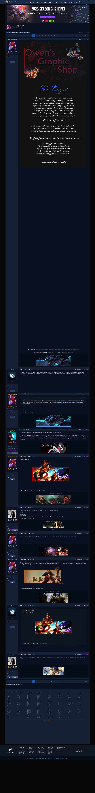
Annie (8, 702)
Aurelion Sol (9, 705)
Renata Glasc (50, 716)
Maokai (38, 709)
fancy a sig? (60, 521)
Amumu (8, 699)
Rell (48, 715)
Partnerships (56, 758)
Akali (8, 695)
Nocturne (49, 699)
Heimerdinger (30, 693)
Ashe (8, 704)
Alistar (8, 697)
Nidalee (49, 697)
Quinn (49, 710)
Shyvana (59, 705)
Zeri (78, 709)
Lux (38, 705)
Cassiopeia (19, 693)
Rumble (59, 695)
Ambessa (9, 698)
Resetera (31, 750)
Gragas (18, 713)
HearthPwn (50, 750)
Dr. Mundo (19, 698)
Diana (18, 697)
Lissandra (39, 701)
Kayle (28, 713)
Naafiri (38, 717)
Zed (78, 708)
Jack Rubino (12, 430)
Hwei (28, 694)
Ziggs (79, 710)
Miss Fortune (40, 713)
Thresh (69, 698)
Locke (38, 702)
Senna (59, 699)
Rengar (59, 693)
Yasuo (79, 699)
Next (86, 35)
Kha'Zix (28, 717)
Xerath (79, 697)
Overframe (50, 752)
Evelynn (18, 703)
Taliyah (69, 694)
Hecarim (19, 717)
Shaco (59, 703)
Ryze (59, 696)
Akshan (8, 696)
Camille (8, 717)
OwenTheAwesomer (20, 26)
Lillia (38, 699)
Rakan (49, 711)
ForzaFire (31, 752)
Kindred (39, 693)
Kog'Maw (39, 695)
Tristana (69, 699)
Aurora (8, 706)
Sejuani (59, 698)
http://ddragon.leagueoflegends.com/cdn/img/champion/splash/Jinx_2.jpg (67, 373)
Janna (28, 698)
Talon (69, 695)
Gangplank (19, 710)
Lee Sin (38, 697)
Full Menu (72, 2)
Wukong (79, 695)
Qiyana (49, 709)
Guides (32, 2)
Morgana (39, 716)
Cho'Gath (19, 694)
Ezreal (18, 704)
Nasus (49, 694)
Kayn (28, 715)
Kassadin (29, 711)
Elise (18, 702)
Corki (18, 695)
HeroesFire (31, 753)
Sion (58, 708)
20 (61, 35)
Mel (38, 711)
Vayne (69, 709)
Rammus (49, 712)
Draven (18, 699)
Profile (12, 62)
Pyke (48, 708)
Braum (8, 713)
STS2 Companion (51, 753)
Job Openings (50, 758)
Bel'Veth (9, 710)
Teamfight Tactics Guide (48, 720)
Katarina (29, 712)
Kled (38, 694)
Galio (18, 709)
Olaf (48, 702)
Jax (28, 701)
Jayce (28, 702)
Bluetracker (50, 748)
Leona (38, 698)
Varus (69, 708)
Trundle (69, 701)
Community (59, 2)
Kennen (29, 716)
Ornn (49, 704)
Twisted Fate (70, 703)
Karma (28, 709)
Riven (59, 694)
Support (62, 758)
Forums (8, 32)
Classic (45, 2)
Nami (49, 693)
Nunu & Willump (51, 701)
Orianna (49, 703)
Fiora (18, 706)
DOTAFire (31, 748)
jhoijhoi (12, 507)
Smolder (59, 711)
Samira (59, 697)
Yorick (79, 702)
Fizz (18, 708)
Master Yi (39, 710)
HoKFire (59, 748)
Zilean (79, 711)
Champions (38, 2)
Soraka (59, 713)
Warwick (79, 694)
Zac (78, 706)
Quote (81, 39)
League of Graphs (23, 748)
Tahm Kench (70, 693)
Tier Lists (51, 2)
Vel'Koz (69, 711)
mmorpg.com (50, 747)
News (65, 2)
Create (26, 2)
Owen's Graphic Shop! (24, 32)
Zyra (79, 713)
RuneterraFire (22, 753)
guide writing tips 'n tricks (49, 521)
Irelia (28, 696)
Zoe (78, 712)
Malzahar (39, 708)
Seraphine (60, 701)
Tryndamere (70, 702)
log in (12, 684)
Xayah (79, 696)
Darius (18, 696)
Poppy (49, 706)
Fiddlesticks (19, 705)
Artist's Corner (15, 32)
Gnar (18, 712)
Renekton (49, 717)
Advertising (44, 758)
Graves (18, 715)
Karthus (29, 710)
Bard (8, 709)
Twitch (69, 704)
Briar (8, 715)
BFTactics (40, 747)
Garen (18, 711)
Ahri (8, 694)
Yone (79, 701)
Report (33, 39)
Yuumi (79, 704)
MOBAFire (21, 747)
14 (57, 35)
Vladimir (69, 717)
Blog (15, 452)
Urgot (69, 706)
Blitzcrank (9, 711)
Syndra (59, 717)
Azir (8, 708)
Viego (69, 715)
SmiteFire (31, 747)
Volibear (79, 693)
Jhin (28, 703)
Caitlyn (8, 716)
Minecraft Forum (41, 750)
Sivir (58, 709)
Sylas (59, 716)
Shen (59, 704)
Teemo (69, 697)
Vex (68, 712)
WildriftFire (21, 752)
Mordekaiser (40, 715)
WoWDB (40, 751)
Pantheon (49, 705)
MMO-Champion (41, 753)
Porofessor (21, 750)
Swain (59, 715)
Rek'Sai (49, 713)
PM (84, 39)
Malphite (39, 706)
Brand (8, 712)
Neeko (49, 696)
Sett (58, 702)
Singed (59, 706)
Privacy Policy (38, 758)
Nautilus (49, 695)
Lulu (38, 704)
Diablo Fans (50, 751)
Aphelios (9, 703)
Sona (59, 712)
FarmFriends (31, 751)
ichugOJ (12, 369)
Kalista (28, 708)
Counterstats (22, 751)
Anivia (8, 701)
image (57, 435)
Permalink (77, 39)
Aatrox (8, 693)
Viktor (69, 716)
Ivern (28, 697)
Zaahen (79, 705)
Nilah (49, 698)
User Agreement (30, 758)
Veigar (69, 710)
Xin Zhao (79, 698)
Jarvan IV (29, 699)
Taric (69, 696)
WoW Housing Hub (42, 752)
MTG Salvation (41, 748)
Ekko (18, 701)
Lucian (38, 703)
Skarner (59, 710)
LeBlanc (39, 696)
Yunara (79, 703)
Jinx (28, 704)
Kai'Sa (28, 706)
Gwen (18, 716)
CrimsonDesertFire (61, 747)
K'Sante (29, 705)
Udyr (69, 705)
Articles (66, 758)
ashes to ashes (56, 521)
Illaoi (28, 695)
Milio (38, 712)
